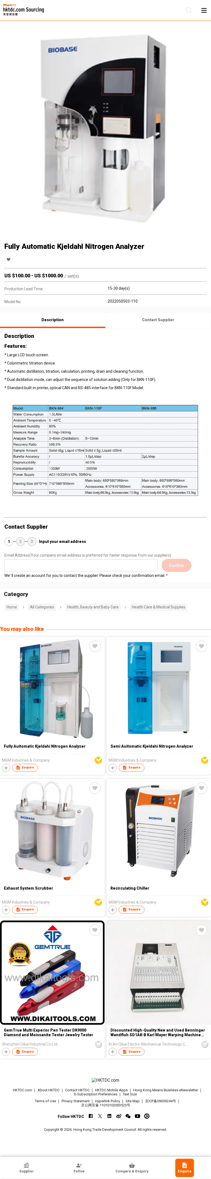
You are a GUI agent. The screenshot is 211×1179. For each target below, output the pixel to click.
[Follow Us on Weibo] (118, 1116)
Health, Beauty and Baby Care (93, 607)
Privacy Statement (76, 1101)
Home (12, 607)
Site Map (133, 1101)
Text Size (130, 1094)
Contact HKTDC (77, 1090)
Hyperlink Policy (107, 1101)
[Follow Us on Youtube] (137, 1116)
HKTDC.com (22, 1090)
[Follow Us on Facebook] (90, 1116)
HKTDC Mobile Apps (111, 1090)
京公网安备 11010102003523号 (105, 1105)
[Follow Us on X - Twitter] (100, 1116)
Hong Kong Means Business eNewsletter (165, 1090)
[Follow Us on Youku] (146, 1116)
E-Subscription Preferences (95, 1094)
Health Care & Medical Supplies (158, 607)
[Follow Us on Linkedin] (109, 1116)
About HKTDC (49, 1090)
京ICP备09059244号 (160, 1101)
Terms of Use (45, 1101)
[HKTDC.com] (105, 1080)
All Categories (42, 607)
